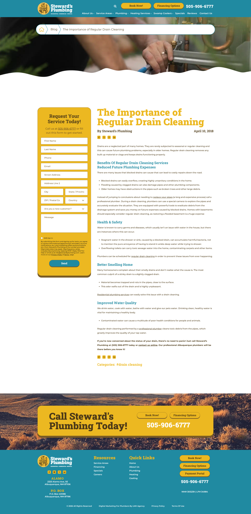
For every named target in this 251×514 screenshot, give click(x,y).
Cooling (133, 478)
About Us (134, 467)
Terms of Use (178, 506)
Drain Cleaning (130, 364)
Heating (133, 474)
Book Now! (136, 5)
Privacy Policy (56, 255)
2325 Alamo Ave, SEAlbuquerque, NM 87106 (57, 483)
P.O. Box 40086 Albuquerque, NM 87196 (57, 495)
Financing (99, 467)
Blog (54, 29)
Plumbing (134, 470)
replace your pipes (163, 197)
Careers (98, 474)
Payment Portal (194, 473)
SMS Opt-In (48, 238)
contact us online (147, 345)
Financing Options (168, 5)
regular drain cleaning (143, 256)
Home (132, 463)
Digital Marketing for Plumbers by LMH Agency (122, 506)
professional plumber (150, 328)
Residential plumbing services (113, 294)
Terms (66, 255)
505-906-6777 (199, 6)
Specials (98, 470)
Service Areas (101, 463)
